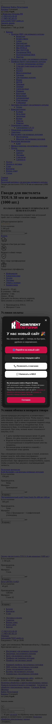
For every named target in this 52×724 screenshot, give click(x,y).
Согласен (26, 400)
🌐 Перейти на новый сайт (26, 350)
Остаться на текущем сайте (26, 358)
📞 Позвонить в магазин (26, 366)
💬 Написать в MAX (26, 374)
